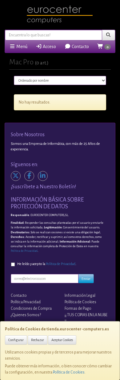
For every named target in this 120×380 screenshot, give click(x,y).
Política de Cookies (69, 372)
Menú (21, 46)
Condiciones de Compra (31, 308)
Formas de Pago (78, 308)
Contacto (80, 46)
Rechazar (37, 340)
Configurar (16, 340)
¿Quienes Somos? (26, 315)
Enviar (86, 278)
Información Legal (80, 295)
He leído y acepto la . (46, 264)
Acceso (49, 46)
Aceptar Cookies (62, 340)
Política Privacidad (26, 302)
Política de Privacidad (24, 250)
